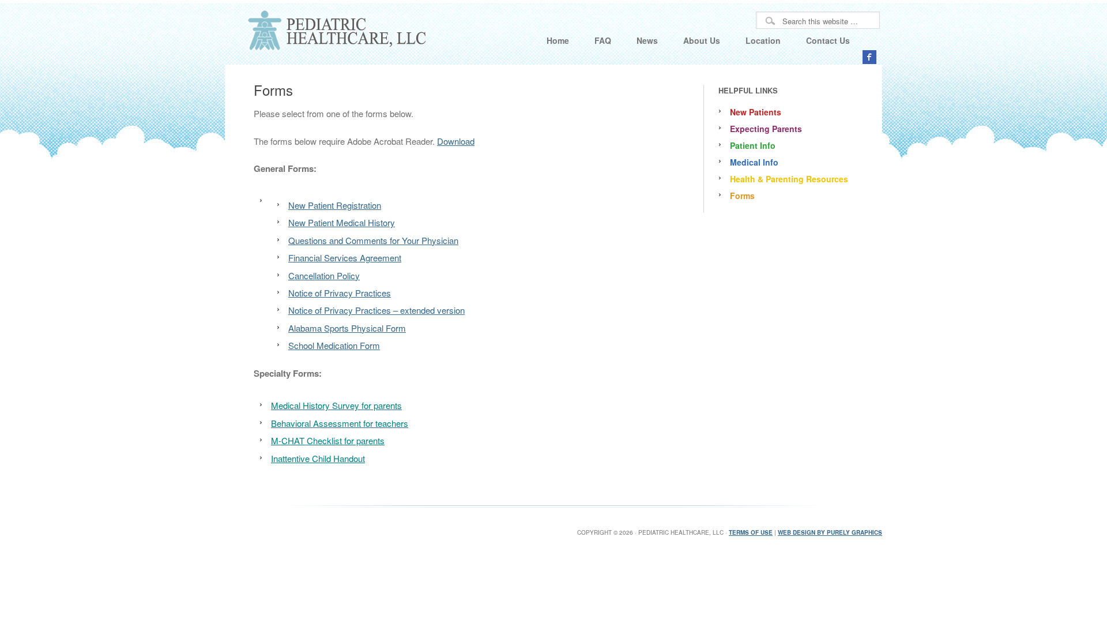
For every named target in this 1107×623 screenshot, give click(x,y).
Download (456, 141)
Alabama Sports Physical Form (347, 328)
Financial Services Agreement (344, 258)
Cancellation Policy (324, 275)
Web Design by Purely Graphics (830, 532)
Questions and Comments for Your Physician (373, 240)
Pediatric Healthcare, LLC (328, 32)
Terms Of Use (751, 532)
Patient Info (752, 145)
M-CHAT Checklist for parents (328, 440)
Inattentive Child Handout (318, 458)
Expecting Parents (766, 128)
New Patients (755, 112)
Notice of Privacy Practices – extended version (376, 310)
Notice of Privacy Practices (339, 293)
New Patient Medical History (341, 222)
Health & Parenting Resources (789, 179)
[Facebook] (869, 57)
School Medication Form (334, 345)
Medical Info (754, 162)
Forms (742, 195)
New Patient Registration (334, 205)
